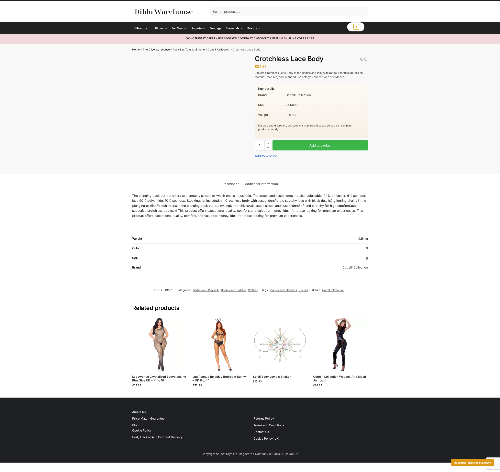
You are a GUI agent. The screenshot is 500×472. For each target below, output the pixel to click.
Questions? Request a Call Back (472, 462)
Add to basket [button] (159, 393)
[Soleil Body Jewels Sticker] (280, 344)
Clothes (253, 290)
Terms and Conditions (268, 425)
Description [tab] (230, 184)
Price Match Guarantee (148, 418)
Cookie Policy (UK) (266, 438)
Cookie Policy (141, 430)
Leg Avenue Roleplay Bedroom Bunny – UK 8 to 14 (219, 378)
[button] (355, 26)
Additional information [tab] (261, 184)
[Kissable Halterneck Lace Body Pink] (362, 59)
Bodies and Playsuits (206, 290)
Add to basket (320, 145)
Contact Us (261, 432)
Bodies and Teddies (233, 290)
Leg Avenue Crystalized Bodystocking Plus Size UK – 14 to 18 (159, 378)
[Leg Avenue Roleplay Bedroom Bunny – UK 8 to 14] (220, 344)
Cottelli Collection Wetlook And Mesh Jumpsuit (339, 378)
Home (136, 49)
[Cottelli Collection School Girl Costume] (366, 59)
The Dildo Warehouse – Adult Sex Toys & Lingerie (174, 49)
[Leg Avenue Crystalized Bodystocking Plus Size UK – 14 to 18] (159, 344)
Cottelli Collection (218, 49)
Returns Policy (263, 418)
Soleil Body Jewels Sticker (272, 377)
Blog (135, 425)
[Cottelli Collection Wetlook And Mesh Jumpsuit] (340, 344)
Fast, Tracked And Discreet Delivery (157, 437)
